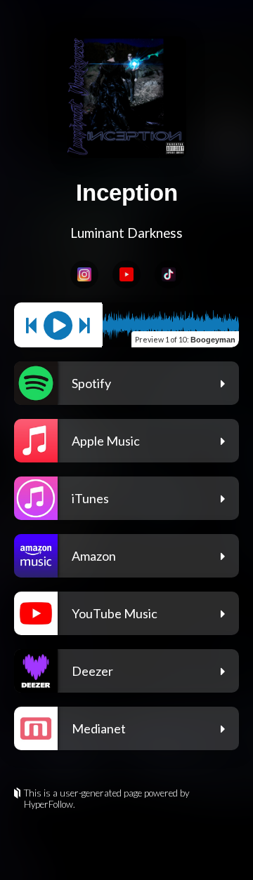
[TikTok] (169, 274)
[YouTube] (126, 274)
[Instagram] (84, 274)
